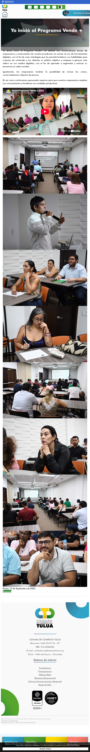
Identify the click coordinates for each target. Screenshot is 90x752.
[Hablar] (60, 7)
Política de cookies (72, 744)
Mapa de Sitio (45, 685)
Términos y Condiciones (9, 720)
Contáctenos (45, 668)
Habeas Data (45, 674)
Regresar (7, 591)
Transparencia (45, 671)
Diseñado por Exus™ (8, 722)
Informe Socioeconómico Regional (45, 681)
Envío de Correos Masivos (26, 722)
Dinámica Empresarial (45, 678)
